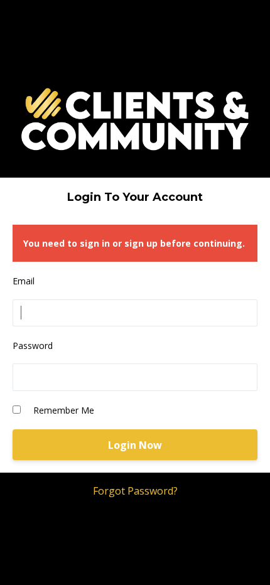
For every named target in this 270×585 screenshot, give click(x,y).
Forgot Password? (135, 491)
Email (24, 281)
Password (33, 346)
